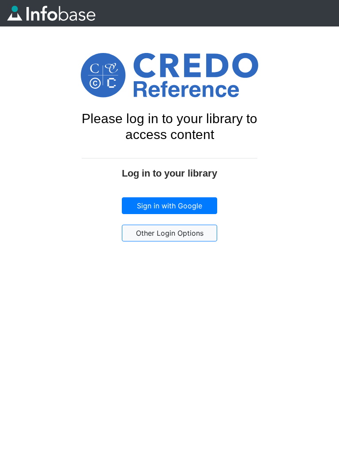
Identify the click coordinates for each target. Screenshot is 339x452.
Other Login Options (169, 233)
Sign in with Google (169, 205)
